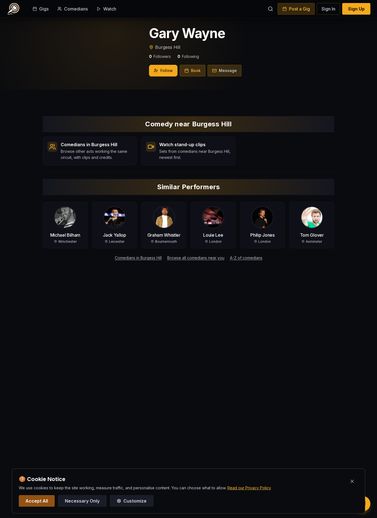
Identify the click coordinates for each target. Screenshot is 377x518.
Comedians (76, 9)
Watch (109, 9)
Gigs (44, 9)
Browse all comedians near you (195, 257)
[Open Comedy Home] (13, 9)
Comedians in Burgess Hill (138, 257)
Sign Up (356, 9)
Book (196, 70)
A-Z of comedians (246, 257)
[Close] (352, 481)
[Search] (270, 9)
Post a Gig (299, 9)
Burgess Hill (167, 47)
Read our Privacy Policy (249, 487)
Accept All (36, 501)
